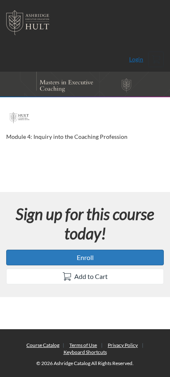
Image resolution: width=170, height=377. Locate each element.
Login (136, 59)
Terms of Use (83, 345)
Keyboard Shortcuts (85, 352)
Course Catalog (42, 345)
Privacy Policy (123, 345)
